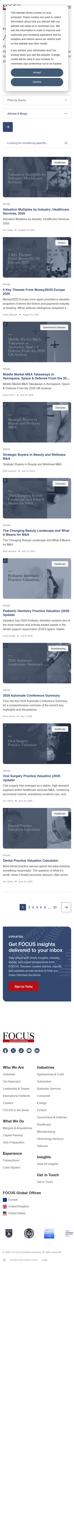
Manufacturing (46, 1132)
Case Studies (11, 1167)
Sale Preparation (13, 1142)
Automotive (44, 1081)
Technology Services (50, 1139)
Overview (9, 1074)
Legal (44, 1260)
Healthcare (44, 1124)
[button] (37, 100)
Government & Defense (52, 1117)
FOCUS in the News (16, 1110)
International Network (16, 1096)
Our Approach (11, 1081)
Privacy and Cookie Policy (24, 1260)
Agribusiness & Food (50, 1074)
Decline (37, 82)
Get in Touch (45, 1182)
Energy (41, 1103)
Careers (8, 1103)
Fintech (42, 1110)
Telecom (42, 1146)
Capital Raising (13, 1135)
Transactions (11, 1160)
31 (55, 907)
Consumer (43, 1096)
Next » (66, 907)
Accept (37, 72)
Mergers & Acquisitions (17, 1128)
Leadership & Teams (16, 1089)
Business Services (49, 1089)
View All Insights (47, 1164)
